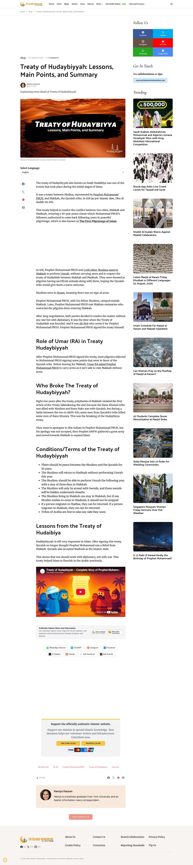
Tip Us (152, 845)
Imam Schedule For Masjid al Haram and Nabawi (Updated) (150, 327)
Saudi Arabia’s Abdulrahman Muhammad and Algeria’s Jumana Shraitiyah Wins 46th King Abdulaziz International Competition (152, 138)
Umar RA (115, 767)
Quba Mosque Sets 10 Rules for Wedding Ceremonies (151, 463)
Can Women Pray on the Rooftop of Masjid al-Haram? (152, 372)
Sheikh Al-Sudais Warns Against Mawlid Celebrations (151, 233)
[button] (171, 4)
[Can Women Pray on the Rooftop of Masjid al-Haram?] (153, 352)
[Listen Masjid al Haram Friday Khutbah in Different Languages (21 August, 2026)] (153, 258)
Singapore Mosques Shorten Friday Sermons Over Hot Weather (149, 509)
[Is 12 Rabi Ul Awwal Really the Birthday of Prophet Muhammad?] (153, 536)
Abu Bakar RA (43, 767)
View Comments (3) (80, 817)
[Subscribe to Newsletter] (115, 632)
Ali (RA (83, 323)
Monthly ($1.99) (93, 743)
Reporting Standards (132, 845)
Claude (72, 654)
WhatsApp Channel (57, 648)
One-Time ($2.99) (68, 743)
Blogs (31, 12)
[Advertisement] (72, 38)
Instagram (94, 648)
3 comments (53, 58)
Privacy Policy (157, 836)
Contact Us (99, 836)
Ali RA (55, 767)
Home (22, 12)
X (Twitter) (56, 654)
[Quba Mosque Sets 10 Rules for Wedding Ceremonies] (153, 443)
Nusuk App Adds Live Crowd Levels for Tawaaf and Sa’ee (149, 188)
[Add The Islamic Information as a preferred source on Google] (98, 632)
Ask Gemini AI (89, 654)
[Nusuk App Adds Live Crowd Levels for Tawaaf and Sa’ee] (153, 168)
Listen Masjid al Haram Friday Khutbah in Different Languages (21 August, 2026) (152, 280)
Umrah (65, 273)
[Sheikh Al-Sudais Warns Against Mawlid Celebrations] (153, 213)
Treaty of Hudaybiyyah (98, 767)
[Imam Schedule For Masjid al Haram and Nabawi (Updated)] (153, 307)
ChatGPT (78, 648)
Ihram (61, 292)
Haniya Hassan (33, 84)
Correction (99, 845)
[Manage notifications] (5, 860)
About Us (70, 836)
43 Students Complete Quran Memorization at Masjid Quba (150, 418)
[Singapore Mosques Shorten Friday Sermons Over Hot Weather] (153, 488)
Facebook (111, 648)
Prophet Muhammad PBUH (73, 767)
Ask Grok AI (108, 654)
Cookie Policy (72, 845)
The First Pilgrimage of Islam (97, 221)
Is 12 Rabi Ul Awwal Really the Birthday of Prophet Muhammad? (152, 557)
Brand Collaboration (132, 836)
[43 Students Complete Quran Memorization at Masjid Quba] (153, 397)
